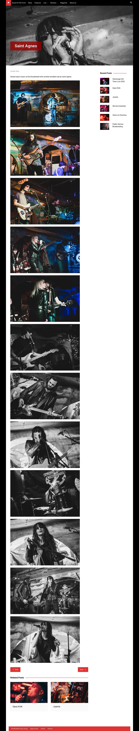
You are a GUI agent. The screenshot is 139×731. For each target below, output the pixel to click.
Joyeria (56, 706)
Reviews (53, 3)
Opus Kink (17, 706)
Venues (50, 729)
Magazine (63, 3)
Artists (43, 729)
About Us (73, 3)
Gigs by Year (34, 729)
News (30, 3)
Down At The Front (19, 3)
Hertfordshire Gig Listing (19, 729)
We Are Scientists (119, 106)
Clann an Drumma (120, 115)
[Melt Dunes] (45, 347)
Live (44, 3)
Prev (16, 670)
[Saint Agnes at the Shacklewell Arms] (45, 396)
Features (38, 3)
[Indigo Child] (45, 152)
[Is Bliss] (45, 104)
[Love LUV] (45, 250)
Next (81, 670)
